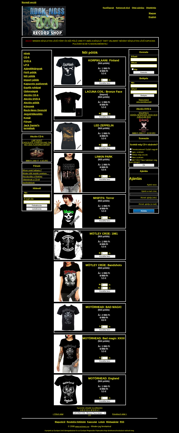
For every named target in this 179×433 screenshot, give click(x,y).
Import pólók (31, 80)
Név (25, 193)
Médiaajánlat (112, 422)
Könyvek (29, 106)
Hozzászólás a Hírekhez (32, 176)
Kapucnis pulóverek (36, 83)
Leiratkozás (37, 209)
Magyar (152, 13)
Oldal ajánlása (138, 8)
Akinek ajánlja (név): (149, 198)
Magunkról (60, 422)
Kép (135, 69)
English (152, 17)
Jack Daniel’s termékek (31, 127)
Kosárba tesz (104, 83)
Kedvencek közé (123, 8)
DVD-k (27, 61)
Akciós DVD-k (32, 99)
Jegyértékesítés (33, 114)
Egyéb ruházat (32, 87)
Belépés (144, 95)
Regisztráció (144, 100)
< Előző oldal (58, 414)
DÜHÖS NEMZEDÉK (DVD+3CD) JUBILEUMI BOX (143, 116)
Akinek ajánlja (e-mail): (148, 204)
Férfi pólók (30, 72)
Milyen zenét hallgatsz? (32, 170)
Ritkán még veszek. (140, 155)
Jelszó (134, 89)
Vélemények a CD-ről (31, 180)
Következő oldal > (119, 414)
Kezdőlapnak (108, 8)
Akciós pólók (31, 102)
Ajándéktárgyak (33, 68)
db (109, 80)
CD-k (27, 57)
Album (134, 63)
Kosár (27, 117)
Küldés (144, 211)
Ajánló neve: (152, 185)
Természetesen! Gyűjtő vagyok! (145, 149)
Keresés (143, 72)
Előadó (134, 56)
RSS (122, 422)
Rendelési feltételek (76, 422)
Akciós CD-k (31, 95)
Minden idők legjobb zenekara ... (36, 173)
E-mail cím (29, 199)
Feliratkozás (37, 205)
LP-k (26, 64)
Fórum (27, 121)
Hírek (27, 53)
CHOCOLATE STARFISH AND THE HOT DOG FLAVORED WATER (36, 144)
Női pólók (29, 76)
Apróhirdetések (29, 183)
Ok (144, 165)
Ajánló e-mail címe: (149, 191)
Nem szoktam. (138, 157)
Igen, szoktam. (138, 152)
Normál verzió (29, 2)
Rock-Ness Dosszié (35, 110)
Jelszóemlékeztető (143, 102)
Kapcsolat (92, 422)
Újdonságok (31, 91)
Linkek (101, 422)
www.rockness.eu (82, 426)
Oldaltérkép (151, 8)
